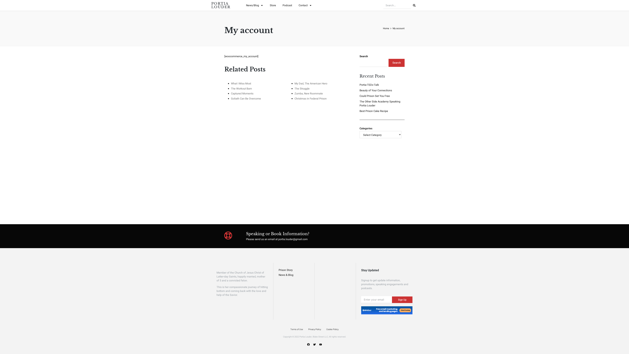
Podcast (287, 5)
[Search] (414, 5)
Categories (366, 128)
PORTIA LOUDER (221, 5)
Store (273, 5)
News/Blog (252, 5)
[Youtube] (320, 344)
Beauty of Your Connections (376, 90)
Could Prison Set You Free (375, 96)
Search (364, 56)
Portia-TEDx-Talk (369, 85)
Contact (303, 5)
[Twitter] (314, 344)
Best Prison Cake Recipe (374, 111)
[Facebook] (308, 344)
